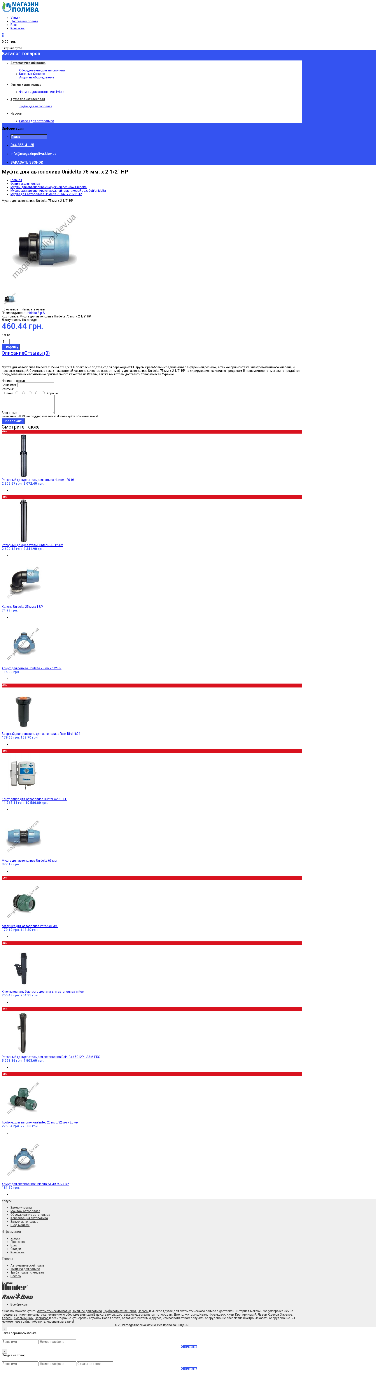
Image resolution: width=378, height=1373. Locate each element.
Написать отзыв (33, 309)
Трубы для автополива (35, 106)
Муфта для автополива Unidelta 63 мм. (29, 860)
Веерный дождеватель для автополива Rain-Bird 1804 (41, 733)
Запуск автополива (24, 1221)
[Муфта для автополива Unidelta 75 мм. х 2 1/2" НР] (45, 289)
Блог (13, 25)
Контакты (17, 28)
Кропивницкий (245, 1314)
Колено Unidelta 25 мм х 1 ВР (22, 606)
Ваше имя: (9, 385)
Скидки (15, 1249)
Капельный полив (32, 74)
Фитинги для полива (25, 183)
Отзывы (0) (37, 353)
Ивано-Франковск (212, 1314)
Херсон (7, 1318)
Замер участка (21, 1207)
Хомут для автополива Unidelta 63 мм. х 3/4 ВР (35, 1184)
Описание (13, 353)
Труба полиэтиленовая (27, 1272)
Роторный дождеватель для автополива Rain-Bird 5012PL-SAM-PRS (51, 1057)
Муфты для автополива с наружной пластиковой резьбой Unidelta (58, 190)
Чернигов (42, 1318)
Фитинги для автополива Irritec (41, 92)
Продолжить (13, 421)
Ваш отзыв (9, 413)
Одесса (273, 1314)
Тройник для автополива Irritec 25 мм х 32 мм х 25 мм (40, 1122)
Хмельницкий (23, 1318)
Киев (230, 1314)
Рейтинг (8, 389)
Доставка (17, 1242)
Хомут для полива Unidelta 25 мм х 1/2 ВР (31, 668)
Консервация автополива (29, 1218)
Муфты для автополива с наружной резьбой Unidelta (48, 187)
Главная (16, 180)
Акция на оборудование (36, 77)
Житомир (191, 1314)
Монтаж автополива (25, 1211)
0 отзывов (11, 309)
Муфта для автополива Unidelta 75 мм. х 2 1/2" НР (46, 194)
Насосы (15, 1276)
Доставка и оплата (24, 21)
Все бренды (19, 1304)
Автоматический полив (27, 1265)
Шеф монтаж (20, 1225)
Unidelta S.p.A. (36, 313)
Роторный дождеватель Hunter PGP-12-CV (32, 545)
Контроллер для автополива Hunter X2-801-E (34, 799)
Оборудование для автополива (42, 70)
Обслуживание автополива (30, 1214)
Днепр (178, 1314)
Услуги (15, 17)
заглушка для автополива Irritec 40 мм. (30, 926)
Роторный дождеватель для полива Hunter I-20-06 (38, 480)
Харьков (286, 1314)
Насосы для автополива (36, 121)
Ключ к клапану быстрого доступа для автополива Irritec (43, 991)
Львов (262, 1314)
